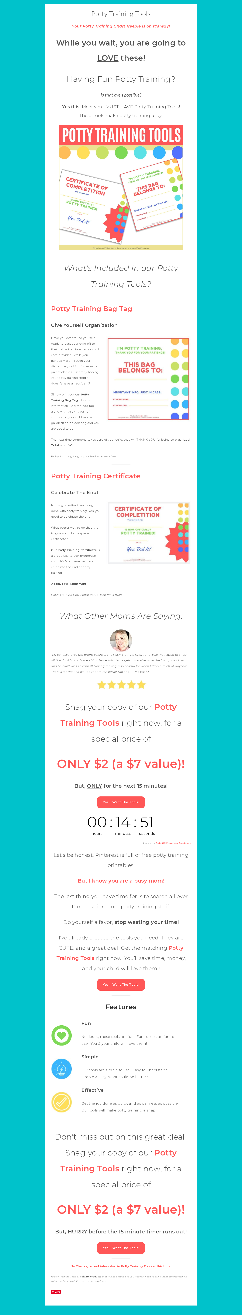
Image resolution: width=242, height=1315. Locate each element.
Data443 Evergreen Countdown (173, 843)
